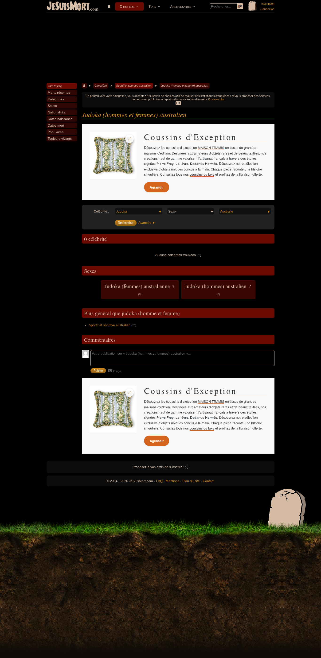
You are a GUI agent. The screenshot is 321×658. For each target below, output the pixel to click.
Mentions (172, 481)
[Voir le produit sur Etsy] (113, 155)
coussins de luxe (202, 174)
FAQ (159, 481)
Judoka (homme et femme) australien (184, 85)
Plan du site (191, 481)
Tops (152, 6)
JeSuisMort (68, 6)
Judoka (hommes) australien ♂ (218, 289)
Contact (208, 481)
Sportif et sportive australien (134, 85)
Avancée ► (147, 222)
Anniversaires (180, 6)
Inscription (267, 3)
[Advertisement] (160, 48)
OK (178, 103)
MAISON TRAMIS (211, 148)
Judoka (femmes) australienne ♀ (140, 289)
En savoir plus (216, 99)
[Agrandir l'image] (129, 139)
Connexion (267, 9)
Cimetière (127, 6)
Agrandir (157, 187)
